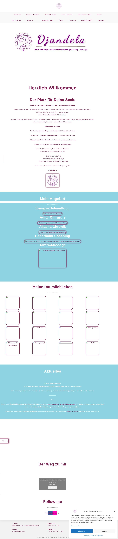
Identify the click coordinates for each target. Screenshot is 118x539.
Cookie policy (87, 535)
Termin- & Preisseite (73, 411)
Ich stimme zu (52, 487)
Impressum (100, 535)
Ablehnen (104, 531)
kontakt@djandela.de (18, 531)
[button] (114, 511)
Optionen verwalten (75, 525)
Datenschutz (94, 535)
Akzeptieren (81, 531)
